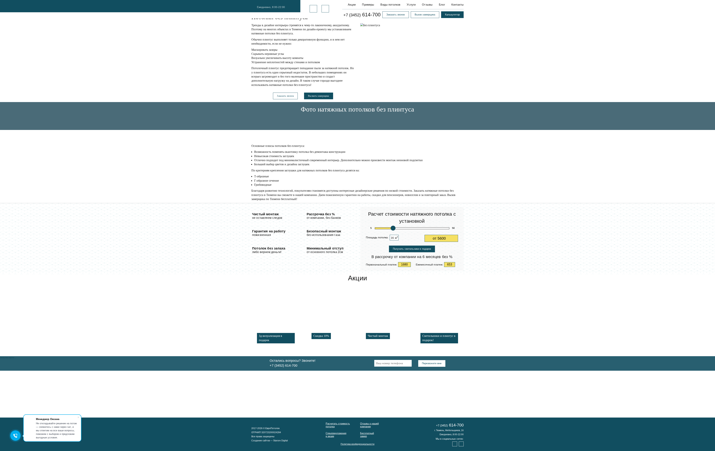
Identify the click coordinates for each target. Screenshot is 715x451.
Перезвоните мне (432, 363)
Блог (442, 4)
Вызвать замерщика (318, 95)
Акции (352, 4)
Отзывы (427, 4)
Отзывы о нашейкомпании (369, 425)
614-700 (362, 14)
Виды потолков (390, 4)
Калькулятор (452, 14)
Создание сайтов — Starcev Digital (269, 440)
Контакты (457, 4)
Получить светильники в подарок (412, 248)
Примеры (368, 4)
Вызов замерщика (425, 14)
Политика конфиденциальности (357, 444)
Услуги (411, 4)
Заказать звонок (395, 14)
